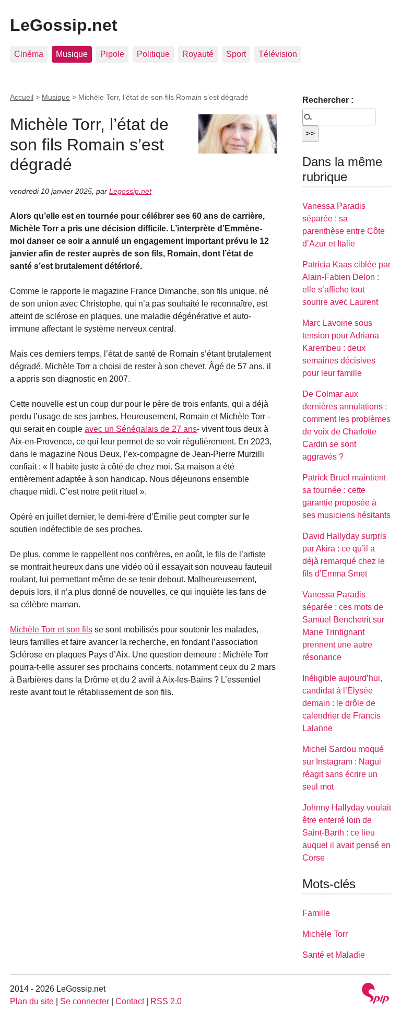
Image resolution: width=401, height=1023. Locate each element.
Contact (129, 1001)
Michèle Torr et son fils (51, 629)
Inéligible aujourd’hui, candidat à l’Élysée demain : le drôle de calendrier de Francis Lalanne (342, 703)
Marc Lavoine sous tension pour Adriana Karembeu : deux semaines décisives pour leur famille (340, 348)
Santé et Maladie (333, 954)
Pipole (112, 54)
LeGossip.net (63, 25)
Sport (236, 54)
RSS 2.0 (166, 1001)
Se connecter (84, 1001)
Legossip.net (130, 191)
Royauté (198, 54)
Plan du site (32, 1001)
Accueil (21, 97)
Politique (153, 54)
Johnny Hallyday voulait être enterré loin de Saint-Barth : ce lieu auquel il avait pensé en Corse (346, 832)
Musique (72, 54)
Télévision (277, 54)
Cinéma (28, 54)
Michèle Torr (325, 934)
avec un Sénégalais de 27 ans (141, 429)
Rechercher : (327, 100)
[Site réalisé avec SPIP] (375, 994)
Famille (316, 913)
